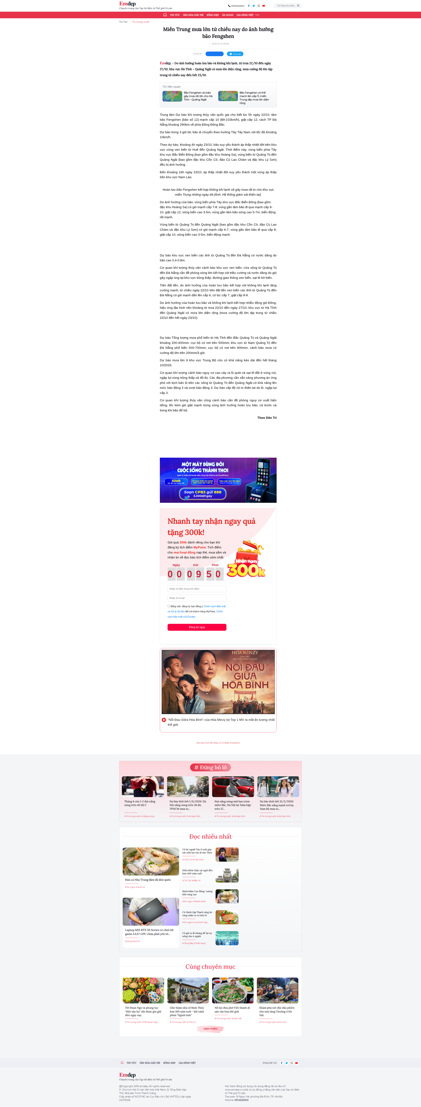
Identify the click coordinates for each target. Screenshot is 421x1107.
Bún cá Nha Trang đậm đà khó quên (148, 880)
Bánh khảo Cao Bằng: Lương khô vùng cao (197, 893)
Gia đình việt (187, 1062)
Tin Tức (123, 21)
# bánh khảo (199, 901)
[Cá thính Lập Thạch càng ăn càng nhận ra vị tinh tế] (227, 917)
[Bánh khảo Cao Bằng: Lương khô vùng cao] (227, 896)
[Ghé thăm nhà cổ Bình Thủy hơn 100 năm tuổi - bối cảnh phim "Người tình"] (188, 990)
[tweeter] (254, 6)
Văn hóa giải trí (193, 15)
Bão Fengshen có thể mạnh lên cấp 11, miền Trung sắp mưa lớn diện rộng (254, 98)
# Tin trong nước (132, 816)
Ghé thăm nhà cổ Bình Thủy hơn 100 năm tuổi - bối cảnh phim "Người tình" (187, 1011)
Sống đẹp (213, 15)
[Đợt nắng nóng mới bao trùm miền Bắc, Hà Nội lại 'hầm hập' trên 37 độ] (233, 786)
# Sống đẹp (188, 943)
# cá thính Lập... (201, 922)
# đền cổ (196, 880)
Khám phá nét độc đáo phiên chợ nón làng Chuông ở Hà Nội (277, 1011)
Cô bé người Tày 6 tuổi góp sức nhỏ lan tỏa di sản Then (197, 851)
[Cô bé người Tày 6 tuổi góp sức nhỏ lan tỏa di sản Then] (227, 854)
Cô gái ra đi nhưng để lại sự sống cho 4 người (197, 935)
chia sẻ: (197, 53)
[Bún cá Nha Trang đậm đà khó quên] (151, 861)
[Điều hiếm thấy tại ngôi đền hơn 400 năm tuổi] (227, 875)
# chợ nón (281, 1022)
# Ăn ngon (130, 887)
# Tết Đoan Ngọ (150, 1022)
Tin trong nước (140, 21)
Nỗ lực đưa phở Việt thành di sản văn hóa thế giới (232, 1009)
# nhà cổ (191, 1022)
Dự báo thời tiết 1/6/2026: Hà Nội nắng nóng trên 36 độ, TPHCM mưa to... (188, 805)
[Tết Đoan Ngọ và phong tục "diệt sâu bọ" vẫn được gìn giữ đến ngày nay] (143, 990)
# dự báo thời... (194, 816)
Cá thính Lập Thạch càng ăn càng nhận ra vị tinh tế (197, 914)
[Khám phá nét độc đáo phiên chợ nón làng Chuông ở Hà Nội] (277, 990)
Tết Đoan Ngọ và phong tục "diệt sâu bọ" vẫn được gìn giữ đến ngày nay (143, 1011)
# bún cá (140, 887)
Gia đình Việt (245, 15)
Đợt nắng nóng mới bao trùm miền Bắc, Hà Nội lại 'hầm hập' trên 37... (233, 805)
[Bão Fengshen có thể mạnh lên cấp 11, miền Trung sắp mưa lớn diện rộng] (228, 98)
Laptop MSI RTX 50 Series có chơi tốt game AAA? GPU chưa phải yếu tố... (149, 932)
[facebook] (249, 6)
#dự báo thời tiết (205, 743)
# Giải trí (186, 859)
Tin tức (175, 15)
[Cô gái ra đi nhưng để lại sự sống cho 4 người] (227, 938)
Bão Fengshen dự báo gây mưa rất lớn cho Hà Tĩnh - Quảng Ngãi (198, 96)
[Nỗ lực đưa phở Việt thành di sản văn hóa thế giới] (233, 990)
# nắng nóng (147, 816)
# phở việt (237, 1018)
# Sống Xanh (131, 941)
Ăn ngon (227, 15)
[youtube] (264, 6)
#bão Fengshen (232, 743)
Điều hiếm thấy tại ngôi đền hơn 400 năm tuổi (197, 872)
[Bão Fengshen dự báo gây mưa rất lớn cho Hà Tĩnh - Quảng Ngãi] (172, 96)
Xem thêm (210, 1028)
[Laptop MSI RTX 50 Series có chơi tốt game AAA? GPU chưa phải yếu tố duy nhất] (151, 912)
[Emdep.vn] (128, 4)
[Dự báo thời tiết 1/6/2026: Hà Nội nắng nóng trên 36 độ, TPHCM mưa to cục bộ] (188, 786)
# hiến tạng (199, 943)
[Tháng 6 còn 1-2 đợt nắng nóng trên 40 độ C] (143, 786)
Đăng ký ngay (197, 627)
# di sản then (197, 859)
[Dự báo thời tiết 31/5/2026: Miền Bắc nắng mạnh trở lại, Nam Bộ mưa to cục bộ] (278, 786)
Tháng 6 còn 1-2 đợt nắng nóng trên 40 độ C (139, 803)
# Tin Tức (186, 880)
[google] (259, 6)
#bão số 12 (219, 743)
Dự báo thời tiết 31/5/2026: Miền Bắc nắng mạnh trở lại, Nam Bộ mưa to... (277, 805)
